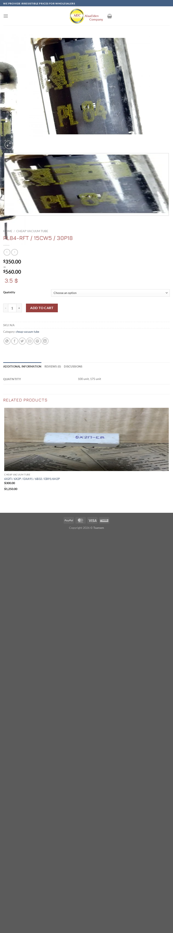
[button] (5, 16)
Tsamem (98, 527)
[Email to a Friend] (29, 341)
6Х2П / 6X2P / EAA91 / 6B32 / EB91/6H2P (32, 479)
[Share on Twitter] (22, 341)
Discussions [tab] (73, 366)
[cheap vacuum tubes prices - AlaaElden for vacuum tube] (86, 16)
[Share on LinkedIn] (45, 341)
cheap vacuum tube (32, 231)
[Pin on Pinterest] (37, 341)
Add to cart (41, 308)
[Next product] (7, 252)
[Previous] (5, 220)
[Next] (19, 142)
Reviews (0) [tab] (53, 366)
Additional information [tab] (22, 366)
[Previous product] (14, 252)
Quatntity (9, 292)
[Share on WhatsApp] (7, 341)
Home (7, 231)
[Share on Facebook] (14, 341)
